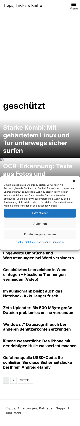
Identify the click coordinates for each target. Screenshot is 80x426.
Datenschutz (44, 242)
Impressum (58, 242)
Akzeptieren (40, 213)
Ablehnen (40, 223)
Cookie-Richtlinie (25, 242)
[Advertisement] (40, 59)
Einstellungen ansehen (40, 234)
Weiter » (25, 380)
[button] (74, 181)
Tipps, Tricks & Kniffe (22, 5)
